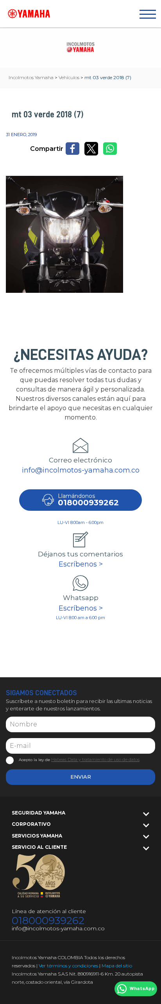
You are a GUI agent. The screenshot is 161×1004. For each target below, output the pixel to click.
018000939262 (48, 920)
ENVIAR (80, 777)
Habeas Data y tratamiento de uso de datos (95, 759)
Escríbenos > (81, 564)
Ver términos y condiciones (68, 966)
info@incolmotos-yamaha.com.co (81, 470)
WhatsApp (142, 989)
